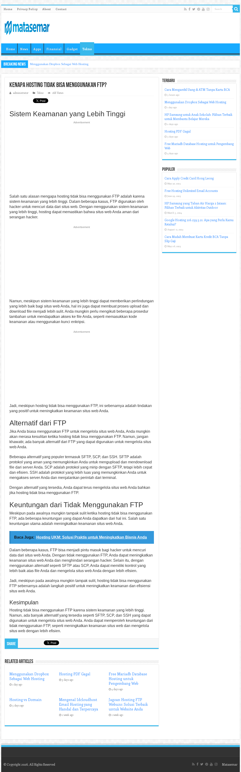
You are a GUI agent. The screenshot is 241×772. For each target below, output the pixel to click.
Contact (61, 9)
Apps (37, 49)
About (46, 9)
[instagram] (208, 9)
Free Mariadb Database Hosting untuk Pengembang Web (128, 679)
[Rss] (185, 9)
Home (8, 9)
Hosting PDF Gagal (74, 674)
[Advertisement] (81, 159)
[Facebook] (189, 9)
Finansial (53, 49)
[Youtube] (203, 9)
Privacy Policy (27, 9)
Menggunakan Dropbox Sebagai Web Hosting (59, 64)
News (24, 49)
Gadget (72, 49)
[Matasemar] (27, 27)
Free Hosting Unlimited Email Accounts (191, 191)
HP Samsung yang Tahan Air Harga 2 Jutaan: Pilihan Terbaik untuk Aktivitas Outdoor (195, 205)
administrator (20, 93)
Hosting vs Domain (25, 699)
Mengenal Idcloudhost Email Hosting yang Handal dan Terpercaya (78, 704)
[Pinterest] (199, 9)
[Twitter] (194, 9)
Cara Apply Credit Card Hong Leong (189, 178)
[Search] (236, 8)
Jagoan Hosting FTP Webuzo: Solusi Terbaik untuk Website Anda (128, 704)
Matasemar (229, 764)
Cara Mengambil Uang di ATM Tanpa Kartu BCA (197, 89)
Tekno (87, 49)
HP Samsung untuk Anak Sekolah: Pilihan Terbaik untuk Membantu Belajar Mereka (198, 116)
